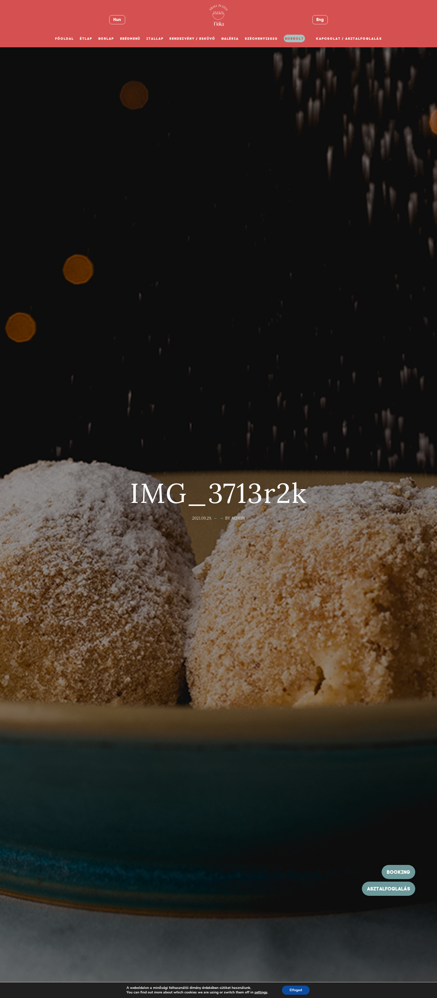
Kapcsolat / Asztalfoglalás (349, 38)
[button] (388, 889)
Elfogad (296, 990)
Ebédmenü (130, 38)
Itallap (155, 38)
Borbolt (294, 38)
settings (260, 992)
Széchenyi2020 (261, 38)
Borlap (106, 38)
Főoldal (64, 38)
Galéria (230, 38)
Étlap (86, 38)
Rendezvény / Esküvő (192, 38)
